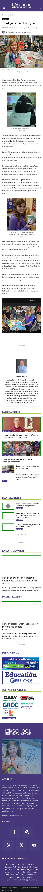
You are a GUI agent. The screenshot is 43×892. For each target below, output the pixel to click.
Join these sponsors (9, 718)
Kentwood (32, 875)
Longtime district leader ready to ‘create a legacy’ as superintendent (20, 436)
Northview (11, 15)
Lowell (12, 877)
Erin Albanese (7, 630)
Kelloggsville (26, 872)
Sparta (5, 481)
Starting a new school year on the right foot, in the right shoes (28, 505)
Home (4, 15)
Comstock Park (11, 867)
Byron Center (7, 455)
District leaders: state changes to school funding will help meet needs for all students (27, 515)
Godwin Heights (27, 869)
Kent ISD (22, 875)
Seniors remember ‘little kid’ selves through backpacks (18, 460)
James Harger (12, 32)
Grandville (6, 431)
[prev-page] (3, 486)
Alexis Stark (6, 584)
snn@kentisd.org (17, 816)
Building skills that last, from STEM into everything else (28, 526)
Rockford (29, 877)
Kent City (14, 875)
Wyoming (5, 472)
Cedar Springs (31, 864)
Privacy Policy (7, 890)
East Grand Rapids (25, 867)
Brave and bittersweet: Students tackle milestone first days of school (27, 477)
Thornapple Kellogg (20, 880)
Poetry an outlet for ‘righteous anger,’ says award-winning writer (19, 579)
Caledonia (21, 864)
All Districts (19, 508)
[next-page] (7, 486)
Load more (20, 535)
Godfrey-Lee (14, 869)
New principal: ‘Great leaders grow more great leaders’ (20, 625)
